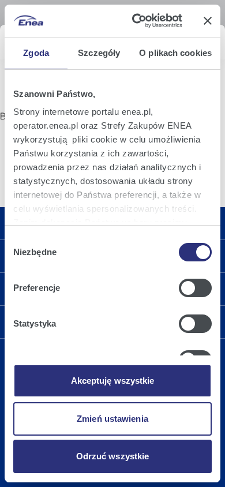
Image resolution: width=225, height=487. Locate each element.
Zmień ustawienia (112, 419)
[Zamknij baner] (208, 21)
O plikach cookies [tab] (175, 53)
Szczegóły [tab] (99, 53)
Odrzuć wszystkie (112, 456)
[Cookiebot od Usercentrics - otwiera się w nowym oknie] (136, 20)
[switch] (195, 288)
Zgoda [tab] (36, 53)
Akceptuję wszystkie (113, 380)
